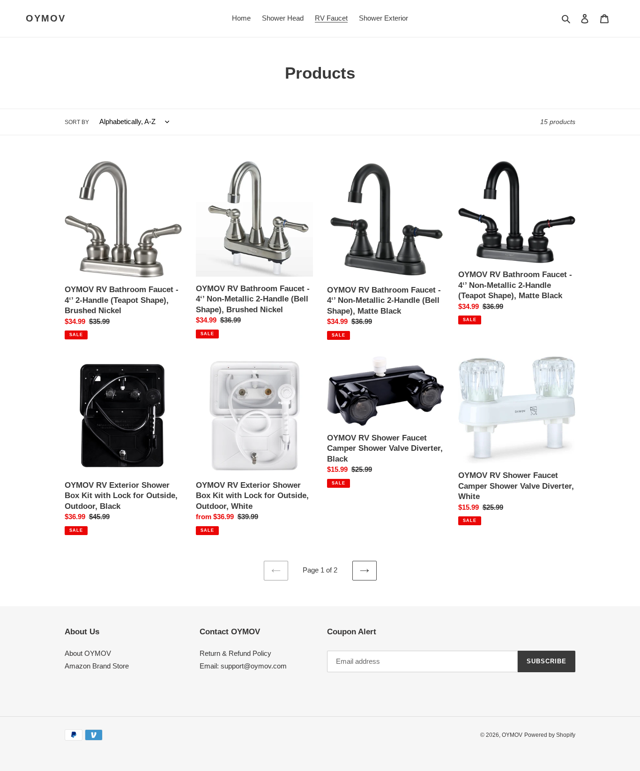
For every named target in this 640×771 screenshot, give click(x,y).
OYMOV (46, 18)
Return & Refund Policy (235, 653)
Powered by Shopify (549, 735)
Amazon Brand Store (97, 666)
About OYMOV (88, 653)
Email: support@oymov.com (243, 666)
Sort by (77, 122)
